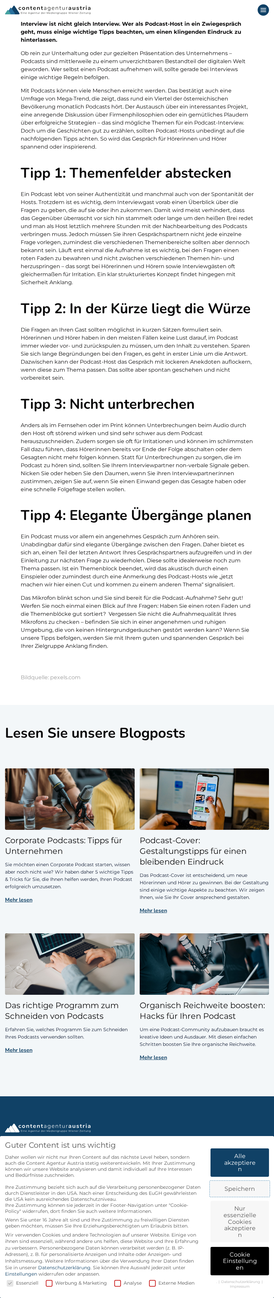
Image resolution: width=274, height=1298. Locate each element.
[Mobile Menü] (263, 10)
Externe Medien (176, 1283)
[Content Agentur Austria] (48, 10)
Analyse (133, 1283)
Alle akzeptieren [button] (240, 1162)
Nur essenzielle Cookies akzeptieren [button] (240, 1221)
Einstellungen (21, 1274)
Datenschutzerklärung (64, 1268)
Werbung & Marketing (81, 1283)
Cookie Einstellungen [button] (240, 1261)
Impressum (240, 1286)
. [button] (217, 1282)
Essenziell (27, 1283)
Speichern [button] (240, 1188)
